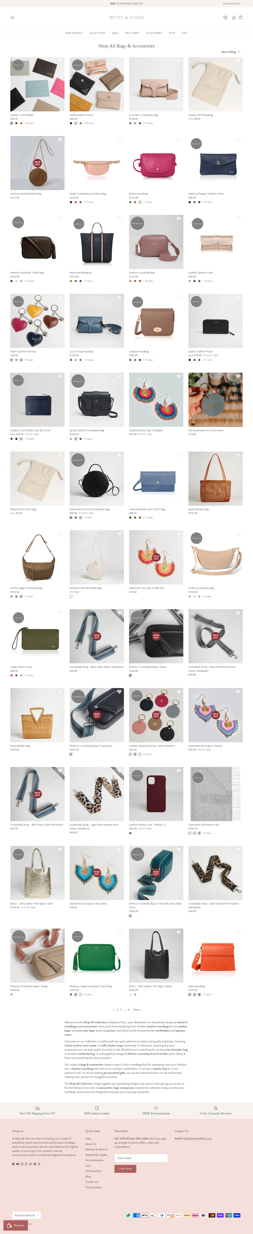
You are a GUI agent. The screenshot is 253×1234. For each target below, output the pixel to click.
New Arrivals (73, 33)
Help (88, 1138)
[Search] (12, 17)
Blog (88, 1176)
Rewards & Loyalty (96, 1154)
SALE (185, 33)
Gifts (172, 33)
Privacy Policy (93, 1187)
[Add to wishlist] (60, 61)
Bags (115, 33)
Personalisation (94, 1160)
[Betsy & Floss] (126, 17)
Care (88, 1165)
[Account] (233, 17)
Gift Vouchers (93, 1171)
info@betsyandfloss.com (197, 1138)
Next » (137, 1009)
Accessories (154, 33)
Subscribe (125, 1168)
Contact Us (91, 1181)
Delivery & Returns (96, 1149)
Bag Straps (132, 33)
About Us (90, 1144)
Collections (97, 33)
